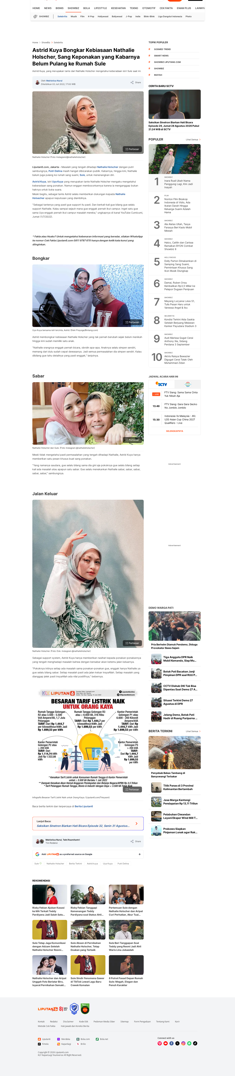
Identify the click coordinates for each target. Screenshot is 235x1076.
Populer (156, 139)
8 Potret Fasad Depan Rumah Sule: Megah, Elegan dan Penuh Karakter (126, 982)
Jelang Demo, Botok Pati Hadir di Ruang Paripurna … (180, 716)
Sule (82, 174)
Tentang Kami (162, 1021)
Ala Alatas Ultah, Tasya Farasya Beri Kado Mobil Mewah (178, 227)
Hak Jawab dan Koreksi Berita (75, 1026)
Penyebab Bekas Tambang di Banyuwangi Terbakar (168, 774)
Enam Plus (184, 8)
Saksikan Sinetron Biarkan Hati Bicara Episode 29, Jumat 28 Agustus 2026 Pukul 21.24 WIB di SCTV (174, 126)
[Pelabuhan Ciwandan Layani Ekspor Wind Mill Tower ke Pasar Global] (156, 816)
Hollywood (103, 16)
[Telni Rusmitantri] (41, 841)
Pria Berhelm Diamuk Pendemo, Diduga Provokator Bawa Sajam (174, 646)
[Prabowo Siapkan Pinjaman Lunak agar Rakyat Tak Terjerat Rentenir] (156, 830)
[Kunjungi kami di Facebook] (171, 1043)
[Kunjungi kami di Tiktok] (195, 1043)
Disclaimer (68, 1021)
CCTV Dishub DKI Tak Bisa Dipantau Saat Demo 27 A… (180, 687)
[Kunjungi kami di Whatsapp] (189, 1043)
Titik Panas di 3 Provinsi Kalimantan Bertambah (178, 787)
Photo (189, 16)
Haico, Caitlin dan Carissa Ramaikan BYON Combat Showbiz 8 (178, 246)
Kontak (41, 1021)
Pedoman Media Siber (104, 1021)
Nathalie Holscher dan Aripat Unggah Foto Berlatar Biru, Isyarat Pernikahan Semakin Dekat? (49, 982)
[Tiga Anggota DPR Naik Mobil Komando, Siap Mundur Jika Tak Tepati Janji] (156, 659)
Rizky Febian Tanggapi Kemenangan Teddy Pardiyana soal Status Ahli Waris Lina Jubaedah (86, 911)
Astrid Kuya (39, 181)
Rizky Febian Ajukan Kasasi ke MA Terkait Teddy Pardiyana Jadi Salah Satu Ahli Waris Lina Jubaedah (48, 911)
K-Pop (91, 16)
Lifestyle (100, 8)
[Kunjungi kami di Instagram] (183, 1043)
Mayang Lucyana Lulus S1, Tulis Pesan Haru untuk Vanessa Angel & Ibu (179, 304)
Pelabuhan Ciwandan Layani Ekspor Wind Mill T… (180, 816)
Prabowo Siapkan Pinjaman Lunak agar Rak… (180, 830)
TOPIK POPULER (158, 42)
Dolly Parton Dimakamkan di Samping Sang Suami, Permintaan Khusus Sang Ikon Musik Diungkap (180, 265)
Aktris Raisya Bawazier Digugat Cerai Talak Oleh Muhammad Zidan (178, 359)
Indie (138, 16)
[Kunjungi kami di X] (177, 1043)
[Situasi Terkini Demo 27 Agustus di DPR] (156, 702)
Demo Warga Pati (161, 607)
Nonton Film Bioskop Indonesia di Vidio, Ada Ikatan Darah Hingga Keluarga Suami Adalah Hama (177, 206)
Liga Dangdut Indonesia (170, 16)
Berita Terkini (160, 731)
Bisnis (59, 8)
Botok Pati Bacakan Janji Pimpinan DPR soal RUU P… (180, 673)
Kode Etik (83, 1021)
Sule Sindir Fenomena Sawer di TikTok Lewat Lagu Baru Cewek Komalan (87, 982)
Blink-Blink (149, 16)
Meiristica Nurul (54, 80)
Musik (74, 16)
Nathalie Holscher (107, 166)
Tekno (134, 8)
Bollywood (117, 16)
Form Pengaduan (142, 1021)
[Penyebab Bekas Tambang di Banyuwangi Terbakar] (175, 752)
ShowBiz (73, 8)
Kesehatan (118, 8)
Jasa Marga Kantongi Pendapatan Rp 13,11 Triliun (180, 801)
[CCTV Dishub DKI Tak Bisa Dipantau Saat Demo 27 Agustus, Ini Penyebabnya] (156, 688)
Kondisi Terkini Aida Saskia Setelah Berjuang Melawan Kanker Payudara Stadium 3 (180, 322)
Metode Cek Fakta (46, 1026)
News (47, 8)
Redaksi (54, 1021)
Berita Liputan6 (84, 806)
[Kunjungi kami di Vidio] (160, 1043)
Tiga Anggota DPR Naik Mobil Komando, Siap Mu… (179, 658)
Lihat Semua (192, 139)
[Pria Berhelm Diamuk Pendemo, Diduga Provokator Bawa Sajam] (175, 626)
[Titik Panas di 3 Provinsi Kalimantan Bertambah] (156, 787)
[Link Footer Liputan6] (53, 1008)
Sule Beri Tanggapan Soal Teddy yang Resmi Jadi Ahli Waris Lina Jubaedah (125, 946)
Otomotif (149, 8)
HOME (36, 8)
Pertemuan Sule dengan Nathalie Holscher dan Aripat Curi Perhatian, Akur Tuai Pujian (126, 911)
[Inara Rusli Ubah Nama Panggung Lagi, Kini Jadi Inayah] (175, 159)
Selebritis (62, 16)
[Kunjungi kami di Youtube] (166, 1043)
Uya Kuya (57, 181)
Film (82, 16)
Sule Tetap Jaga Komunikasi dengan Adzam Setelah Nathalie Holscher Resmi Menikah (49, 946)
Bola (86, 8)
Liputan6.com (62, 1052)
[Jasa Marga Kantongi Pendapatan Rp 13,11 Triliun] (156, 802)
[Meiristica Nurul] (37, 82)
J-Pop (129, 16)
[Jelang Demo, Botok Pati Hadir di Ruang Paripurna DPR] (156, 716)
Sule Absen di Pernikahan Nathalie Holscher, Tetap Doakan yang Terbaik (86, 946)
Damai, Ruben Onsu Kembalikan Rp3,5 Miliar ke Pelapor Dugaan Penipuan (179, 286)
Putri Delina (55, 170)
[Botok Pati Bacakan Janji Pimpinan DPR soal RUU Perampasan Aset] (156, 673)
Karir (177, 1021)
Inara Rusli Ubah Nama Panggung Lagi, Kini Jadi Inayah (178, 184)
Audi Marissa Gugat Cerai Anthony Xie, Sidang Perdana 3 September (178, 341)
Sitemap (125, 1021)
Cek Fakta (166, 8)
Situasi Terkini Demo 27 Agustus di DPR (178, 702)
